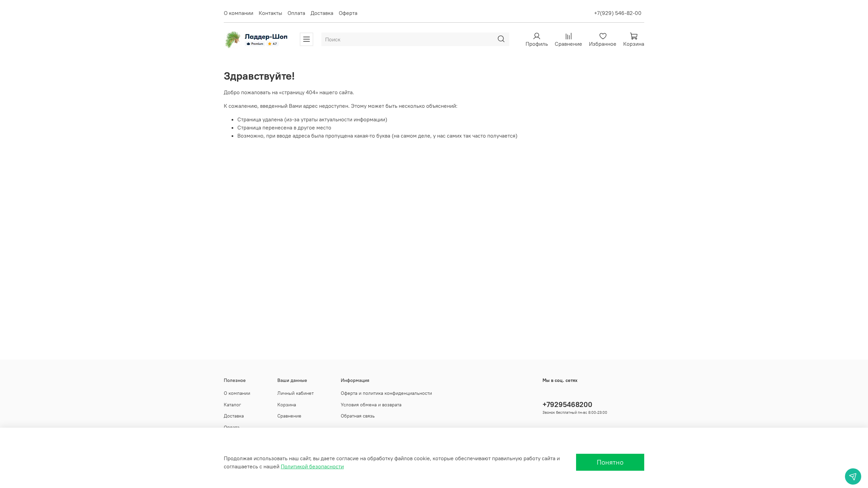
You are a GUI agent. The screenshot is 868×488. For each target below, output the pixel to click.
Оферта (348, 12)
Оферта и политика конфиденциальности (386, 393)
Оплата (296, 12)
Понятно (610, 462)
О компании (238, 12)
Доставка (322, 12)
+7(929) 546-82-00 (618, 12)
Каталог (232, 405)
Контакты (270, 12)
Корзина (286, 405)
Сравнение (289, 416)
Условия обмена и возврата (371, 405)
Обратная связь (358, 416)
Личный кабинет (295, 393)
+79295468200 (567, 404)
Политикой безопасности (312, 466)
